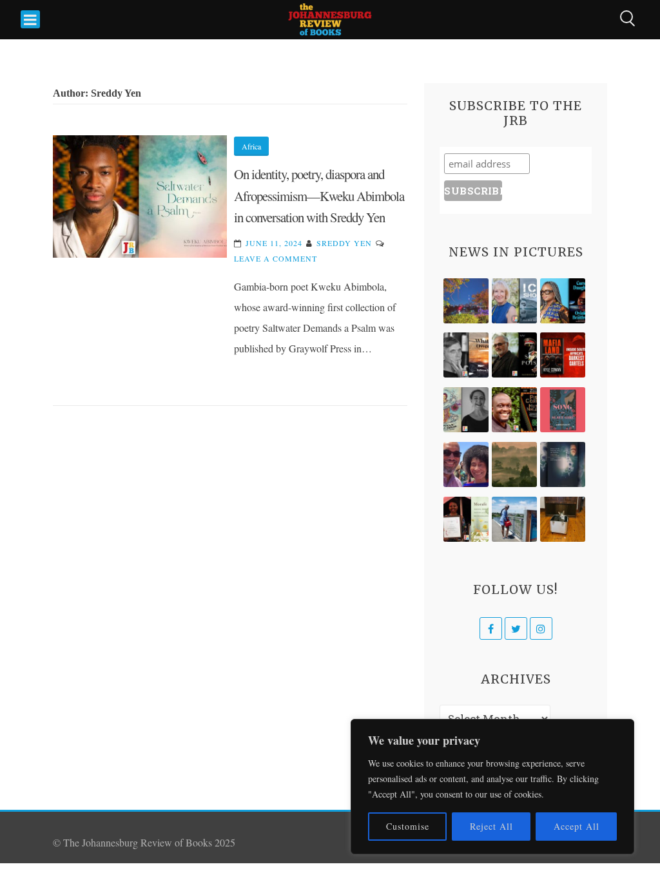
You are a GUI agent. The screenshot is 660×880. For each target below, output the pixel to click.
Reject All (491, 826)
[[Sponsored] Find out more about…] (562, 409)
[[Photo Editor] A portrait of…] (514, 519)
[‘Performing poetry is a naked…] (466, 409)
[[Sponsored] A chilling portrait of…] (562, 355)
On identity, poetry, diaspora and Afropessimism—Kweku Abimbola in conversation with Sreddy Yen (319, 195)
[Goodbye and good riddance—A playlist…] (562, 519)
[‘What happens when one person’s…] (514, 409)
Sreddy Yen (344, 243)
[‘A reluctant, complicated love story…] (514, 300)
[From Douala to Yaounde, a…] (514, 464)
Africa (251, 146)
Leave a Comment (275, 258)
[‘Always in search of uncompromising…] (466, 355)
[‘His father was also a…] (466, 519)
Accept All (576, 826)
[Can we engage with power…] (514, 355)
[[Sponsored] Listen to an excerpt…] (562, 300)
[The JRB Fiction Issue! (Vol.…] (466, 300)
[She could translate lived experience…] (466, 464)
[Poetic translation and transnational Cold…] (562, 464)
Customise (407, 826)
